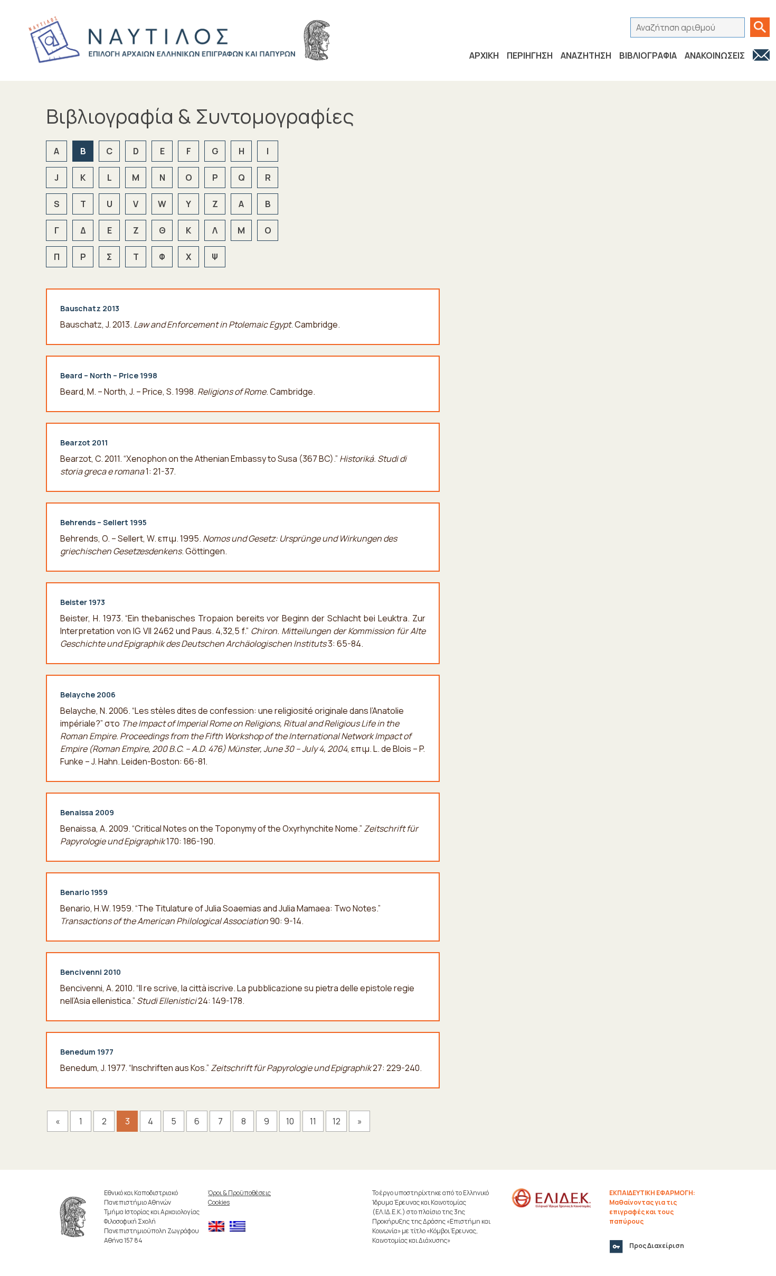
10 (290, 1121)
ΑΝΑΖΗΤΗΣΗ (586, 55)
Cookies (219, 1202)
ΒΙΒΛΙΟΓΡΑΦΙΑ (648, 55)
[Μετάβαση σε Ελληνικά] (240, 1226)
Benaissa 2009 (87, 812)
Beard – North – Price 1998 (108, 375)
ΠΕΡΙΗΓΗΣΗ (530, 55)
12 (336, 1121)
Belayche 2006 (88, 695)
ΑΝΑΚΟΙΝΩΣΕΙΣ (715, 55)
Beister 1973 (82, 602)
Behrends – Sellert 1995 (103, 522)
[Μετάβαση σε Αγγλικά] (219, 1226)
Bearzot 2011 (84, 442)
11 (313, 1121)
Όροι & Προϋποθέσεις (239, 1192)
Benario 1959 (84, 892)
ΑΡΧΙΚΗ (484, 55)
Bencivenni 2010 (90, 972)
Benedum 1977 (86, 1052)
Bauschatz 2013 (89, 308)
